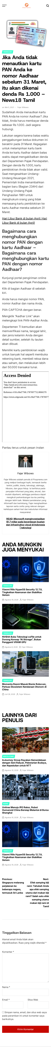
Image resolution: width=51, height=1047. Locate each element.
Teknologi (7, 52)
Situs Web (33, 999)
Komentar (8, 951)
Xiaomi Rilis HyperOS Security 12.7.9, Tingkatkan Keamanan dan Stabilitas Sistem (22, 592)
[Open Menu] (4, 5)
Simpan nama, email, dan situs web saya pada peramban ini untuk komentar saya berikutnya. (24, 1016)
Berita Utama (8, 756)
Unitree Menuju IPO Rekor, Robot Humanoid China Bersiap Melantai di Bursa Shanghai (25, 810)
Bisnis (5, 803)
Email (6, 999)
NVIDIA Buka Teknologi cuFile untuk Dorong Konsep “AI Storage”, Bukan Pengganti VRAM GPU (21, 639)
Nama (6, 987)
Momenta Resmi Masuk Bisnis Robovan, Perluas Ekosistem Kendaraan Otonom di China (24, 687)
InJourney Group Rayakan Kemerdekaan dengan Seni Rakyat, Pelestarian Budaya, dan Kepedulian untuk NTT (24, 763)
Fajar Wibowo (22, 107)
